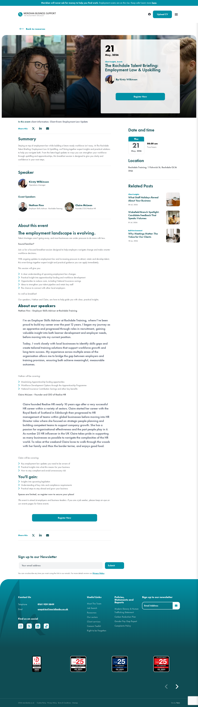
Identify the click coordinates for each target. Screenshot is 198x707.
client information (40, 122)
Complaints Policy (123, 625)
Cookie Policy (41, 703)
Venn (178, 703)
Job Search (92, 608)
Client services (93, 621)
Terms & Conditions (64, 703)
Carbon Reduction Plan (125, 616)
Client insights (110, 62)
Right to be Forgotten (96, 630)
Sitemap (75, 703)
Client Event (55, 122)
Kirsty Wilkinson (128, 79)
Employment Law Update (75, 122)
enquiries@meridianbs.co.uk (53, 609)
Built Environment (135, 230)
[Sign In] (149, 14)
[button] (177, 686)
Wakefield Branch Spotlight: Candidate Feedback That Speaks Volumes (143, 215)
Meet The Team (94, 603)
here (154, 2)
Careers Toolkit (94, 626)
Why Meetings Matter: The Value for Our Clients (143, 235)
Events (119, 62)
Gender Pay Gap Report (126, 621)
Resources (91, 612)
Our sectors (92, 617)
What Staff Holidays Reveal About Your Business (143, 199)
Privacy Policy (99, 573)
